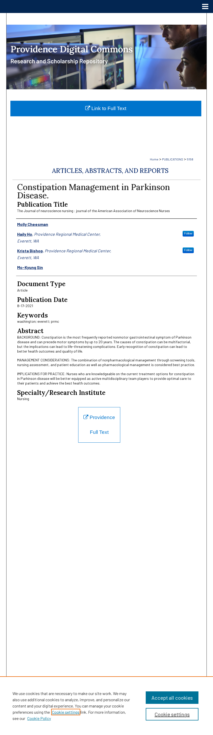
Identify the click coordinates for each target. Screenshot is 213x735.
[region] (106, 705)
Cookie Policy (39, 718)
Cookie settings (65, 712)
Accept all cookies (172, 697)
